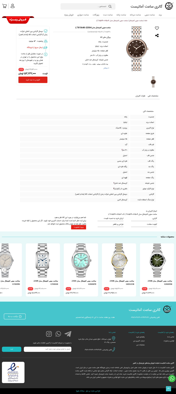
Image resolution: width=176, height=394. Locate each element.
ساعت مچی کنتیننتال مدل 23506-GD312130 (121, 282)
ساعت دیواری (83, 15)
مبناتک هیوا (80, 391)
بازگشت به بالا (13, 316)
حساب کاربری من (139, 341)
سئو (87, 391)
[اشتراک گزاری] (157, 36)
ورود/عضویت (78, 227)
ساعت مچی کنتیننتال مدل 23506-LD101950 (159, 282)
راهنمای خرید (140, 337)
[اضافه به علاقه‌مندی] (157, 28)
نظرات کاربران (140, 96)
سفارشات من (140, 345)
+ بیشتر (106, 68)
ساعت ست (108, 15)
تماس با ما (170, 337)
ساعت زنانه (121, 15)
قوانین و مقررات (169, 341)
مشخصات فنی (153, 96)
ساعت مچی (150, 15)
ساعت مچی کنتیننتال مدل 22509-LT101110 (45, 282)
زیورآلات (96, 15)
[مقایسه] (157, 32)
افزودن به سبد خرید (33, 79)
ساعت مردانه (135, 15)
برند (160, 15)
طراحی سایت (95, 391)
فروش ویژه (68, 15)
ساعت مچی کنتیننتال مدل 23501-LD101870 (83, 282)
